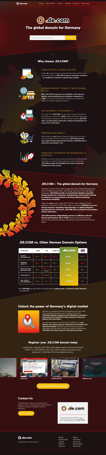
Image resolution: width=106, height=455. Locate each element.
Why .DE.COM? (50, 3)
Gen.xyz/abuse (80, 419)
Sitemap (75, 437)
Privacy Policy (77, 439)
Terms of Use (76, 441)
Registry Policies (77, 444)
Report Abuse (85, 3)
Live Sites (60, 3)
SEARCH (70, 38)
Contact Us (76, 3)
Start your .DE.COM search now (53, 386)
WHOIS (67, 3)
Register (41, 3)
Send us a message (26, 413)
